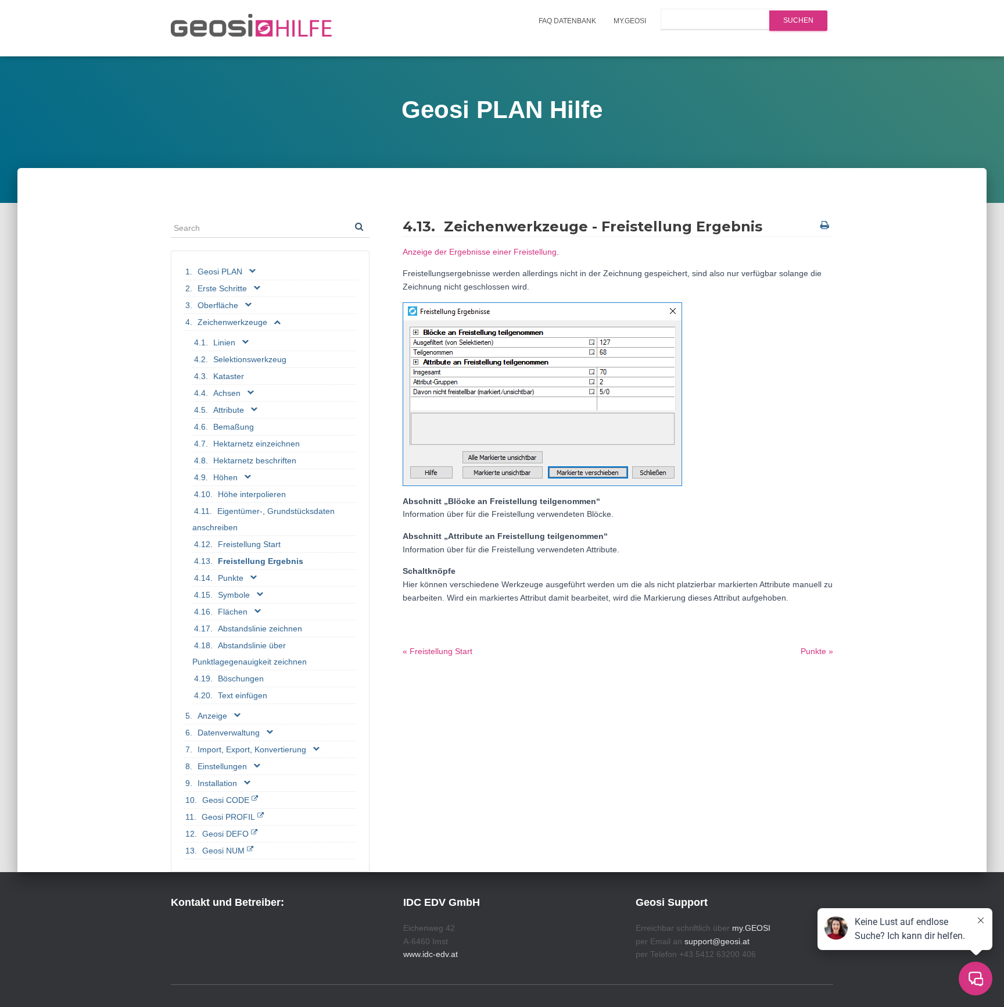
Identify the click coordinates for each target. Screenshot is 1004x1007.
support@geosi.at (717, 941)
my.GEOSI (630, 21)
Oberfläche (218, 305)
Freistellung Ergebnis (260, 561)
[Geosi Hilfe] (251, 28)
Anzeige (212, 715)
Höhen (225, 477)
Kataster (228, 376)
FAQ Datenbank (567, 21)
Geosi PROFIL (228, 817)
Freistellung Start (249, 544)
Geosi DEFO (225, 833)
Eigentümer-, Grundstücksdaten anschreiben (263, 519)
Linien (224, 342)
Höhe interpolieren (252, 494)
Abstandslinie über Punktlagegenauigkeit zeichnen (249, 653)
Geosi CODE (225, 800)
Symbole (234, 594)
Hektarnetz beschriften (254, 460)
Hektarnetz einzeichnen (256, 443)
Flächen (233, 611)
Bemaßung (233, 426)
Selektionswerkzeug (249, 359)
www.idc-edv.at (430, 954)
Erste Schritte (222, 288)
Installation (217, 783)
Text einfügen (242, 695)
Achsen (227, 393)
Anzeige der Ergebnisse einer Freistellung (480, 251)
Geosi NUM (223, 850)
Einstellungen (222, 766)
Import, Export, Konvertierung (252, 749)
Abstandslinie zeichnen (260, 628)
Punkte (230, 578)
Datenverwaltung (229, 732)
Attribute (228, 410)
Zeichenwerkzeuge (232, 322)
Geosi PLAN (220, 271)
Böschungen (241, 678)
